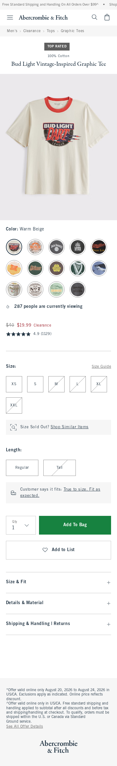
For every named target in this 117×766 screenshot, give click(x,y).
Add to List (63, 550)
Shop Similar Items (70, 427)
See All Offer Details (24, 727)
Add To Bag (75, 525)
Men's (12, 31)
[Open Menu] (7, 17)
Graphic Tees (72, 31)
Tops (51, 31)
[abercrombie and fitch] (43, 17)
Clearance (32, 31)
